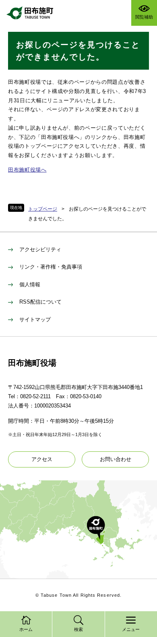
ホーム (26, 629)
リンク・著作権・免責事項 (50, 267)
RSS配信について (40, 302)
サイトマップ (35, 319)
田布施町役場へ (27, 170)
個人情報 (29, 284)
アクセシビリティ (40, 249)
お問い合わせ (115, 459)
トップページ (42, 209)
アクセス (41, 459)
